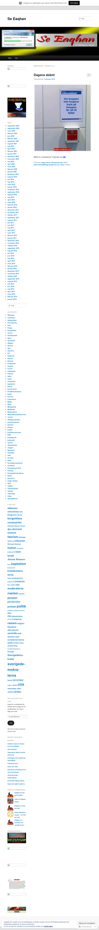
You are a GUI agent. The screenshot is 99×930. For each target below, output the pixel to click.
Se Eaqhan (16, 18)
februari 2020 (12, 169)
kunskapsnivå (17, 578)
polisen (10, 427)
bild (21, 512)
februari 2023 (12, 133)
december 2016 (13, 240)
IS (14, 552)
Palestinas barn (12, 763)
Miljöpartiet (11, 407)
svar (68, 165)
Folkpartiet (11, 363)
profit (9, 619)
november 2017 (13, 212)
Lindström (19, 581)
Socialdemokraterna (14, 463)
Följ (11, 723)
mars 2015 (11, 294)
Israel (9, 379)
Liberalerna (11, 399)
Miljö (9, 404)
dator (9, 338)
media (13, 585)
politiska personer (14, 432)
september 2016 (13, 248)
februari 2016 (12, 266)
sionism (10, 458)
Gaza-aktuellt (12, 749)
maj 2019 (10, 182)
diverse (10, 345)
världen (10, 491)
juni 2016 (10, 256)
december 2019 (13, 174)
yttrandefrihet (12, 498)
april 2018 (11, 200)
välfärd (10, 486)
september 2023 (13, 128)
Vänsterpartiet (12, 488)
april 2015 (11, 291)
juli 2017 (10, 222)
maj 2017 (10, 228)
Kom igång (74, 3)
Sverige (10, 470)
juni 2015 (10, 286)
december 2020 (13, 156)
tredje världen (12, 481)
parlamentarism (13, 422)
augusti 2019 (12, 177)
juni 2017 (10, 225)
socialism (11, 465)
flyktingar (22, 537)
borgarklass (11, 330)
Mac (8, 585)
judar (9, 564)
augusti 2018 (12, 194)
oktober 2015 (12, 276)
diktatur (10, 343)
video (9, 496)
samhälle (10, 453)
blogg (43, 162)
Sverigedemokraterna (15, 473)
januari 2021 (12, 154)
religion (10, 447)
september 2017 (13, 217)
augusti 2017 (12, 220)
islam (9, 376)
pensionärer (13, 601)
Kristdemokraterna (14, 391)
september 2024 (13, 126)
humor (48, 162)
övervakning (12, 323)
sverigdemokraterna (13, 649)
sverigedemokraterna (16, 669)
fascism (10, 358)
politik (9, 430)
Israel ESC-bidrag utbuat (15, 781)
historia (10, 366)
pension (10, 425)
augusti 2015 (12, 281)
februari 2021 (12, 151)
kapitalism (11, 384)
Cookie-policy (48, 926)
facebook (10, 356)
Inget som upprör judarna (16, 784)
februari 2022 (12, 138)
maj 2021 (10, 146)
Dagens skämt (44, 75)
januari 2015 (12, 299)
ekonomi (10, 351)
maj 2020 (10, 161)
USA (9, 483)
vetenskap (11, 493)
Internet (10, 373)
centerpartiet (14, 522)
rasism (10, 442)
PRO (9, 435)
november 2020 (13, 159)
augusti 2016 (12, 250)
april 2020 (11, 164)
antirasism (11, 317)
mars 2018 (11, 202)
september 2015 (13, 279)
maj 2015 (10, 289)
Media (9, 402)
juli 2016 (10, 253)
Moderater (11, 409)
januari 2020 (12, 171)
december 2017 (13, 210)
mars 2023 (11, 131)
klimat (9, 386)
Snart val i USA (12, 766)
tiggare (9, 685)
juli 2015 (10, 284)
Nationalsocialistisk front (16, 414)
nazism (10, 417)
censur (10, 333)
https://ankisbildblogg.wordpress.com (46, 165)
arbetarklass (12, 320)
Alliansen (10, 315)
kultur (9, 394)
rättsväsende (12, 445)
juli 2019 (10, 179)
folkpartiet (19, 540)
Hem (9, 58)
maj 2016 (10, 258)
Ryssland (10, 450)
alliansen (12, 508)
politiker (10, 610)
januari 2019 (12, 187)
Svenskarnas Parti (14, 468)
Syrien (9, 680)
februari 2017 (12, 235)
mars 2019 (11, 184)
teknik (9, 475)
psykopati (11, 440)
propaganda (11, 437)
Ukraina (14, 685)
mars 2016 (11, 263)
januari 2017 (12, 238)
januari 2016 (12, 268)
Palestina (21, 594)
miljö (17, 584)
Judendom (11, 381)
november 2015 (13, 273)
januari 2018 (12, 207)
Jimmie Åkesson (16, 559)
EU (8, 353)
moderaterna (15, 588)
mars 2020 (11, 166)
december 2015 (13, 271)
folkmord (10, 541)
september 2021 (13, 141)
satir (9, 455)
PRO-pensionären (15, 616)
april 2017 (11, 230)
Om (16, 58)
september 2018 (13, 192)
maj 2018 (10, 197)
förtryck (10, 361)
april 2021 (11, 148)
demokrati (11, 340)
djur (9, 348)
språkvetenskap (12, 646)
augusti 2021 (12, 143)
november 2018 (13, 189)
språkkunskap (18, 643)
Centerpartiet (12, 335)
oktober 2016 (12, 245)
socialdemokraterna (15, 639)
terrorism (10, 478)
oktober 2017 (12, 215)
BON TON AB (17, 515)
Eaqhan (17, 793)
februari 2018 (12, 205)
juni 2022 (10, 136)
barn (9, 325)
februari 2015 (12, 296)
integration (11, 371)
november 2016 (13, 243)
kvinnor (10, 396)
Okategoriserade (57, 162)
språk (10, 642)
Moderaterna (12, 412)
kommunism (12, 389)
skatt (9, 460)
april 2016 (11, 261)
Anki (16, 799)
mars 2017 (11, 233)
